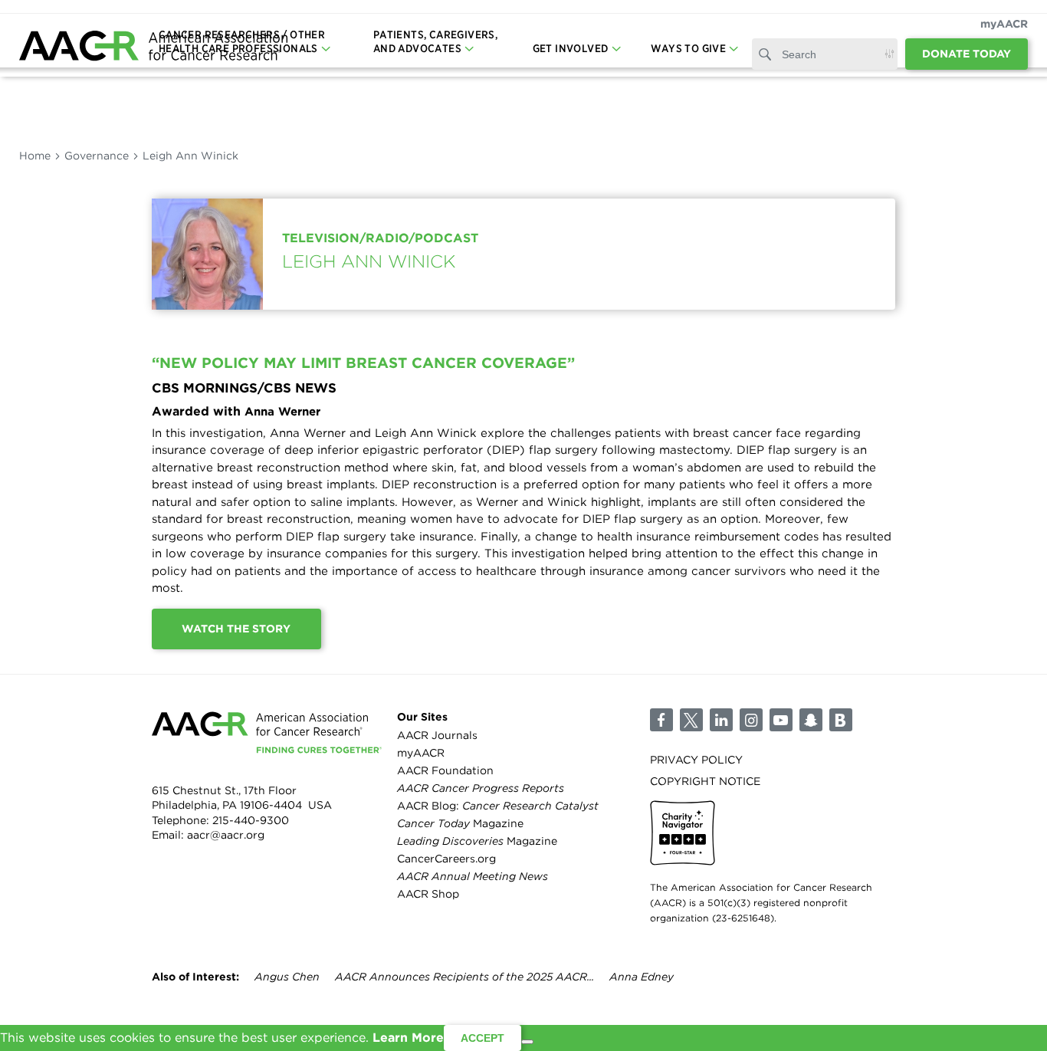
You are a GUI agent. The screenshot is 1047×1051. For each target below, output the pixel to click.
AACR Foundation (445, 770)
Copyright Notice (705, 781)
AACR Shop (428, 894)
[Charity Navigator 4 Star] (682, 832)
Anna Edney (641, 977)
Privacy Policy (696, 760)
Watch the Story (236, 628)
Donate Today (966, 54)
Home (35, 155)
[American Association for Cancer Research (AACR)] (153, 48)
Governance (96, 155)
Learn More (408, 1037)
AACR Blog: (498, 806)
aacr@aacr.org (225, 835)
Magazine (460, 823)
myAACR (1004, 24)
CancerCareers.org (446, 858)
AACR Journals (437, 735)
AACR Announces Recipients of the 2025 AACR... (464, 977)
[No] (527, 1042)
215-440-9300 (250, 820)
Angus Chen (287, 977)
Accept (482, 1038)
